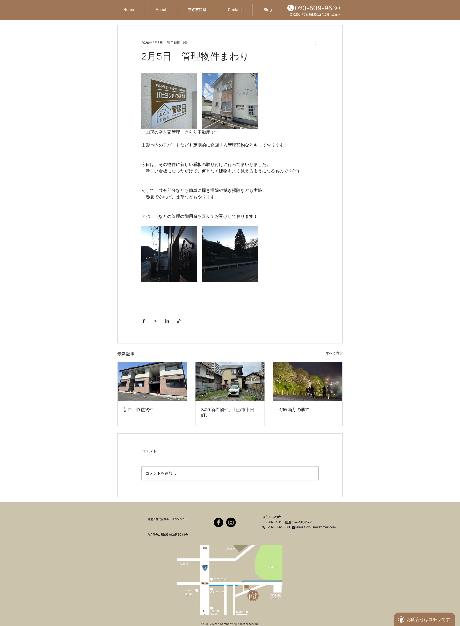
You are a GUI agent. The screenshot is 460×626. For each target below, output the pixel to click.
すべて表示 (334, 353)
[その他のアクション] (316, 43)
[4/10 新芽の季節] (307, 381)
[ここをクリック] (290, 8)
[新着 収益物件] (152, 381)
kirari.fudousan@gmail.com (315, 527)
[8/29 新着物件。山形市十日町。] (230, 381)
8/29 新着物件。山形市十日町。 (227, 412)
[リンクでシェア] (179, 321)
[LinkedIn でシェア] (167, 321)
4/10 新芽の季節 (294, 409)
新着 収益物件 (138, 409)
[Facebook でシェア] (143, 321)
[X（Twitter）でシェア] (155, 321)
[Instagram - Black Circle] (231, 522)
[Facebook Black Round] (218, 522)
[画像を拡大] (169, 101)
